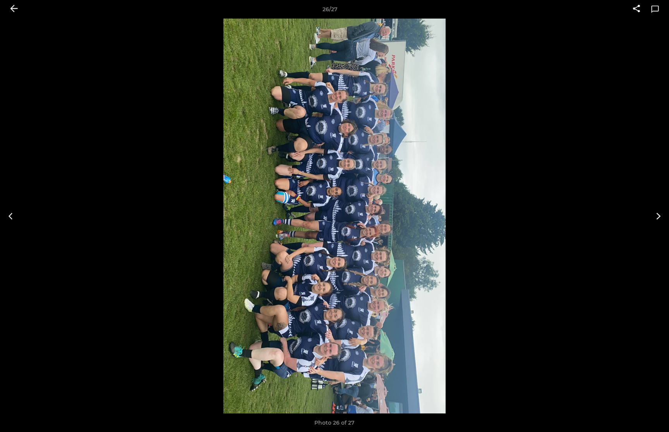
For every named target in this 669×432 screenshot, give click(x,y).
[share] (636, 9)
